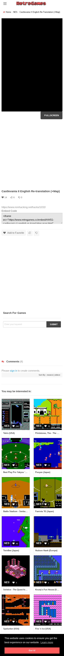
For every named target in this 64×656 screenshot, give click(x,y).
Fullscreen (51, 115)
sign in (13, 370)
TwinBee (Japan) (11, 550)
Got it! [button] (32, 650)
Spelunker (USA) (11, 629)
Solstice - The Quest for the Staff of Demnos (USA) (27, 589)
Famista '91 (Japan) (44, 511)
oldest (57, 375)
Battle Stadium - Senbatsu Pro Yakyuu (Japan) (25, 511)
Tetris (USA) (9, 433)
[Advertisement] (32, 154)
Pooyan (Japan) (42, 472)
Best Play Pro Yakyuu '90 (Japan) (19, 472)
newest (50, 375)
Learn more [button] (47, 642)
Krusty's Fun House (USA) (47, 589)
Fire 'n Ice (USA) (43, 629)
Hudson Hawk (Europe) (46, 550)
